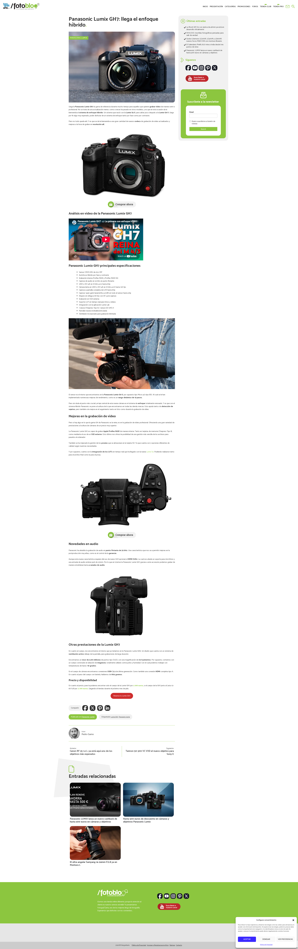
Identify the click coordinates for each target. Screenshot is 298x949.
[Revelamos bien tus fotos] (194, 941)
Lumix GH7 (114, 717)
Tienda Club (265, 6)
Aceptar (247, 939)
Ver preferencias (285, 939)
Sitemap (172, 946)
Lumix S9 (150, 451)
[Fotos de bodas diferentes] (134, 941)
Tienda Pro (278, 6)
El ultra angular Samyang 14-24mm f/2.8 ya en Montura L (93, 863)
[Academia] (74, 941)
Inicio (205, 6)
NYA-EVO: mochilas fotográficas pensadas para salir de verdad (205, 34)
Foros (255, 6)
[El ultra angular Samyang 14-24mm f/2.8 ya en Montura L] (95, 843)
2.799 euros (83, 688)
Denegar (266, 939)
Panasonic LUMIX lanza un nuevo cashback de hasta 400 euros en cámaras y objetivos (93, 820)
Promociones (244, 6)
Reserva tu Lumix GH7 (121, 695)
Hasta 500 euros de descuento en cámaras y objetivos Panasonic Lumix (146, 820)
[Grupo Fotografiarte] (14, 941)
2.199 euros (138, 685)
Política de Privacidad (266, 945)
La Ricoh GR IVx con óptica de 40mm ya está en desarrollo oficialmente (205, 28)
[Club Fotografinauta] (104, 941)
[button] (293, 920)
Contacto (288, 6)
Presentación (216, 6)
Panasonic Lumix (78, 37)
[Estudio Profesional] (164, 941)
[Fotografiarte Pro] (44, 941)
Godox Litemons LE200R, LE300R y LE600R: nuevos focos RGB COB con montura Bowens (204, 40)
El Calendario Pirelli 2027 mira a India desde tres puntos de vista (205, 46)
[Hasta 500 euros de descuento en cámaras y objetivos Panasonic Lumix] (148, 800)
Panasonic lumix (124, 717)
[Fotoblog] (223, 941)
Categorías (230, 6)
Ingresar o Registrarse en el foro (158, 946)
